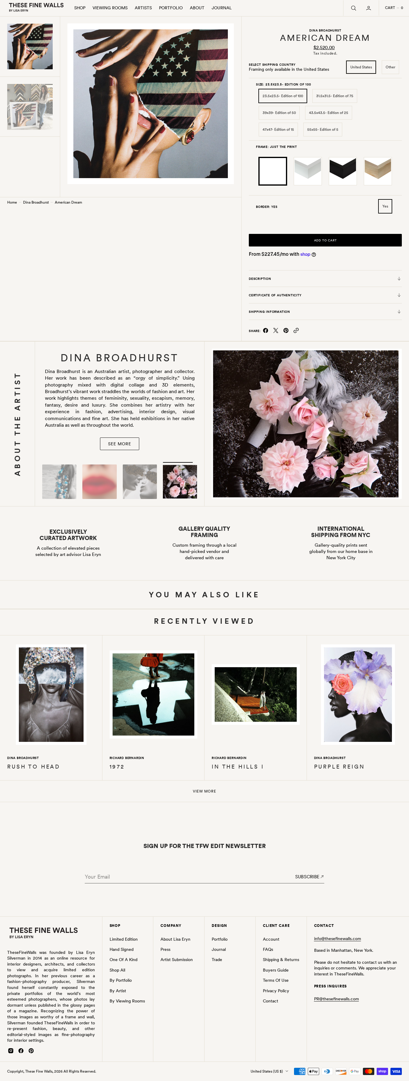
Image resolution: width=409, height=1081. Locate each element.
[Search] (353, 8)
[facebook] (266, 332)
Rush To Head (33, 766)
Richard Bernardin (127, 758)
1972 (117, 766)
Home (12, 202)
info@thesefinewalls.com (337, 938)
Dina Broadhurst (36, 202)
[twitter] (276, 332)
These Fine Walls (38, 1071)
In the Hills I (238, 766)
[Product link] (51, 695)
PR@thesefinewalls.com (336, 998)
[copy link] (296, 332)
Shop (79, 7)
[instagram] (10, 1050)
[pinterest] (286, 332)
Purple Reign (339, 766)
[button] (369, 8)
